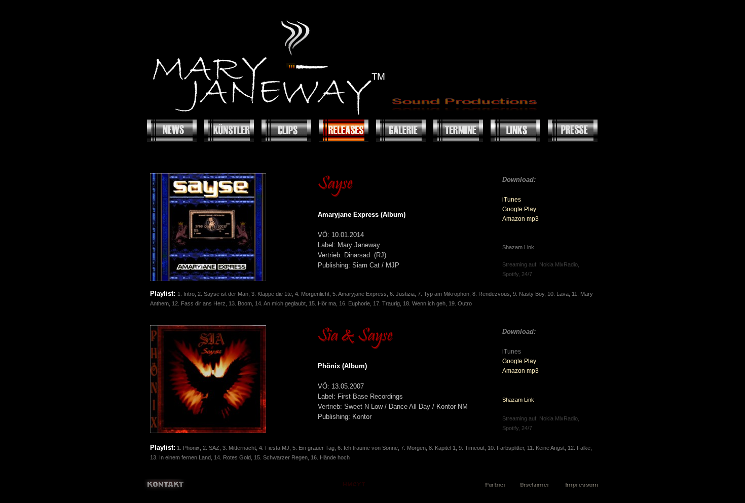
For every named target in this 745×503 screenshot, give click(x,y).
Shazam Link (518, 400)
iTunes (511, 199)
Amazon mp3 (520, 218)
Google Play (519, 209)
